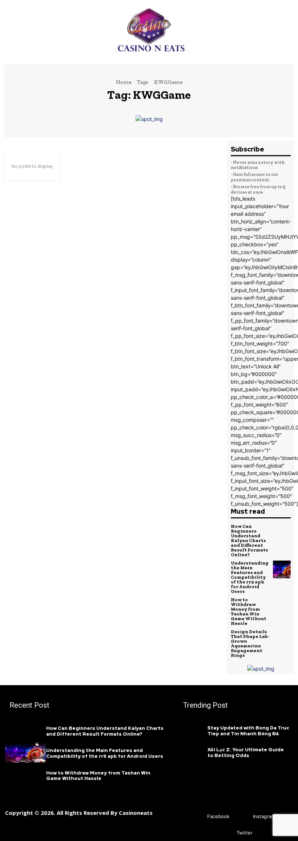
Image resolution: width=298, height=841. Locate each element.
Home (123, 82)
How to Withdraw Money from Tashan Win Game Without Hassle (248, 611)
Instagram (264, 816)
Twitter (245, 833)
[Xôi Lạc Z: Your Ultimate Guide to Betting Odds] (193, 751)
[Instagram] (242, 816)
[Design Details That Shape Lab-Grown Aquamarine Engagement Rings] (282, 638)
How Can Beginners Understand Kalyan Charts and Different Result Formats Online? (249, 540)
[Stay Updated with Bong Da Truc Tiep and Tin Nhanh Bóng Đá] (193, 730)
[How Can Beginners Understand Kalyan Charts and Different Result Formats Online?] (282, 533)
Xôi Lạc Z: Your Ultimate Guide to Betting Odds (246, 753)
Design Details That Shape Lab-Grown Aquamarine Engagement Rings (250, 643)
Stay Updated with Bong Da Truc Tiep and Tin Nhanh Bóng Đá (248, 731)
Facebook (218, 816)
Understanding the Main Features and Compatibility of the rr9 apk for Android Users (250, 577)
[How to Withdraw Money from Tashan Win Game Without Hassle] (282, 606)
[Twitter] (226, 832)
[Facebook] (196, 816)
